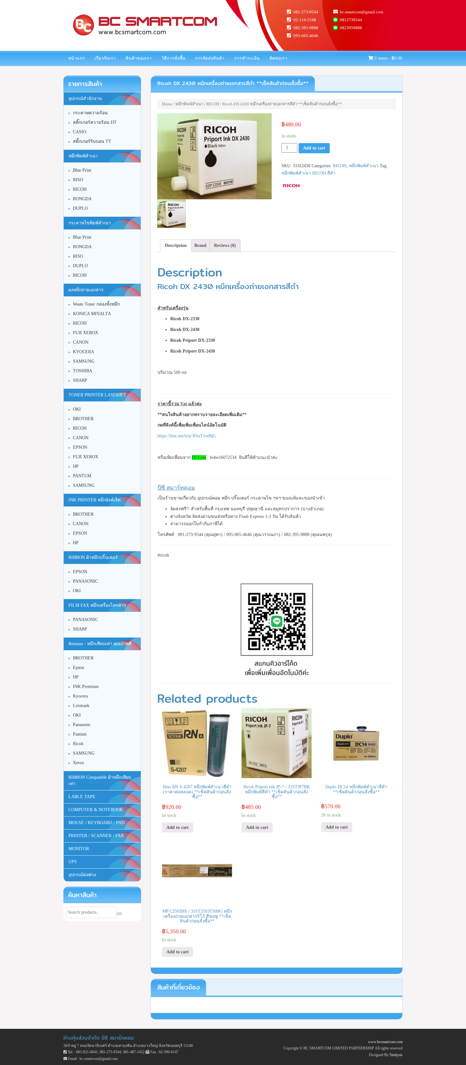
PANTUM (82, 475)
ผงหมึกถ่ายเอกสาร (86, 290)
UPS (72, 861)
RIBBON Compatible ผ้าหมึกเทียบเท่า (99, 780)
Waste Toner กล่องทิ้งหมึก (96, 304)
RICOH (212, 104)
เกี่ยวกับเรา (105, 58)
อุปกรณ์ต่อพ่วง (82, 874)
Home (167, 104)
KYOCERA (83, 351)
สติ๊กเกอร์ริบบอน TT (92, 141)
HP (76, 466)
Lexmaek (81, 705)
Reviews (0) (225, 245)
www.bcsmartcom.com (385, 1042)
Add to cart (314, 148)
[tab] (175, 245)
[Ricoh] (291, 185)
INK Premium (86, 686)
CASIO (79, 131)
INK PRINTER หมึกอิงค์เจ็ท (94, 500)
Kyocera (80, 696)
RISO (78, 179)
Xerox (78, 762)
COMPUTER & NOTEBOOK (95, 809)
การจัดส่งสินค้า (209, 58)
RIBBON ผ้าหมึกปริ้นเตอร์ (93, 557)
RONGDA (82, 198)
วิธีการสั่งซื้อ (173, 58)
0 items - (387, 58)
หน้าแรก (76, 58)
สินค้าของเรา (139, 58)
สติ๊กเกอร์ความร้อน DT (95, 122)
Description (176, 245)
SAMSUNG (83, 361)
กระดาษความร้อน (90, 112)
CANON (80, 342)
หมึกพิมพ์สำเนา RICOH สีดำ (308, 173)
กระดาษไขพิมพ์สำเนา (89, 223)
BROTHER (83, 418)
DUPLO (80, 208)
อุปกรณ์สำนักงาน (85, 98)
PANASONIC (85, 581)
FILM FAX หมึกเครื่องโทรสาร (97, 605)
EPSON (80, 447)
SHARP (80, 380)
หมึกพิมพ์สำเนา (189, 104)
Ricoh (78, 743)
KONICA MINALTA (92, 313)
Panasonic (82, 724)
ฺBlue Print (82, 170)
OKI (77, 409)
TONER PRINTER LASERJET (97, 395)
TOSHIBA (82, 370)
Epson (78, 667)
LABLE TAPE (81, 796)
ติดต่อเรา (278, 58)
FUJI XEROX (85, 332)
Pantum (80, 734)
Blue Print (82, 237)
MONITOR (78, 848)
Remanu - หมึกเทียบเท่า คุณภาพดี (100, 643)
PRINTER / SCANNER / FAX (96, 835)
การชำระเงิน (247, 58)
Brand (200, 245)
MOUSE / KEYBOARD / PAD (96, 822)
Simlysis (396, 1055)
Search (119, 914)
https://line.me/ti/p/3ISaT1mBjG (187, 435)
